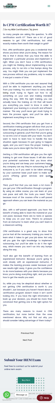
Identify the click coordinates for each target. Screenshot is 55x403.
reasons (7, 40)
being (5, 93)
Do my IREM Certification (16, 29)
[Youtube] (52, 177)
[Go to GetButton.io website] (6, 400)
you (33, 49)
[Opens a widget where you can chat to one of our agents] (44, 398)
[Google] (52, 183)
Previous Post (27, 333)
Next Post (27, 340)
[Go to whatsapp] (6, 394)
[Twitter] (52, 171)
